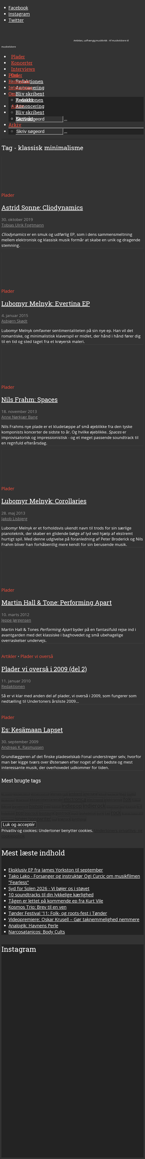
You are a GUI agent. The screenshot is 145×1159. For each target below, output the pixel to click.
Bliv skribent (30, 94)
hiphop (36, 806)
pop (19, 813)
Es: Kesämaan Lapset (32, 730)
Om (12, 94)
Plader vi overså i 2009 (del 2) (44, 669)
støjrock (64, 819)
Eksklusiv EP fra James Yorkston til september (55, 870)
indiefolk (56, 806)
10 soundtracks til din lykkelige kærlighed (51, 895)
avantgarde (113, 794)
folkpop (136, 800)
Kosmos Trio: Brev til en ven (37, 907)
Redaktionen (29, 100)
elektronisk (113, 799)
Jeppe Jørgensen (16, 620)
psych (75, 813)
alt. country (7, 794)
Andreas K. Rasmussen (22, 747)
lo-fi (139, 806)
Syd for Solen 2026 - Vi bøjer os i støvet (48, 888)
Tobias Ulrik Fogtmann (22, 225)
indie (47, 806)
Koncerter (19, 81)
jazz (122, 806)
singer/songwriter (33, 819)
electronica (75, 799)
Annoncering (30, 106)
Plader (15, 75)
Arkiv (14, 125)
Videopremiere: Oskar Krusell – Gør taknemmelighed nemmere (73, 919)
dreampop (22, 800)
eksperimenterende (46, 799)
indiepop (72, 805)
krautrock (130, 806)
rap (107, 813)
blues (123, 794)
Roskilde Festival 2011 (132, 813)
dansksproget (8, 800)
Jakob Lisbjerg (14, 518)
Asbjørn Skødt (14, 321)
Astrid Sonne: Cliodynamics (42, 207)
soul (54, 819)
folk (127, 799)
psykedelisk (87, 813)
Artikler (8, 656)
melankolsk (8, 813)
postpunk (46, 813)
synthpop (79, 819)
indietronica (112, 806)
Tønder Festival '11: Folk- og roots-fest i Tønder (57, 913)
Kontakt (24, 118)
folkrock (6, 806)
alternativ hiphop (22, 794)
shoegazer (8, 819)
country (131, 794)
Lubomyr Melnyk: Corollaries (43, 501)
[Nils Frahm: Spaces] (34, 381)
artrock (102, 794)
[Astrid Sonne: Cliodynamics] (34, 189)
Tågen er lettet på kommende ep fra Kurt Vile (55, 901)
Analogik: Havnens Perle (33, 925)
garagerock (20, 806)
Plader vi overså (37, 656)
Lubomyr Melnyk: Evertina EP (45, 303)
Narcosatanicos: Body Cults (36, 932)
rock (116, 812)
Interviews (23, 69)
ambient (75, 793)
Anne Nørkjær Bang (19, 417)
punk (100, 813)
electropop (95, 799)
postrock (63, 813)
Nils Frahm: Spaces (29, 399)
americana (90, 794)
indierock (94, 805)
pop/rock (31, 813)
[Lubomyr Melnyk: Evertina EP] (34, 285)
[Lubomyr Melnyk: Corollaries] (34, 482)
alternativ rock (59, 794)
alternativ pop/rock (40, 794)
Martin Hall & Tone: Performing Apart (56, 602)
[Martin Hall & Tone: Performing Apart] (34, 584)
